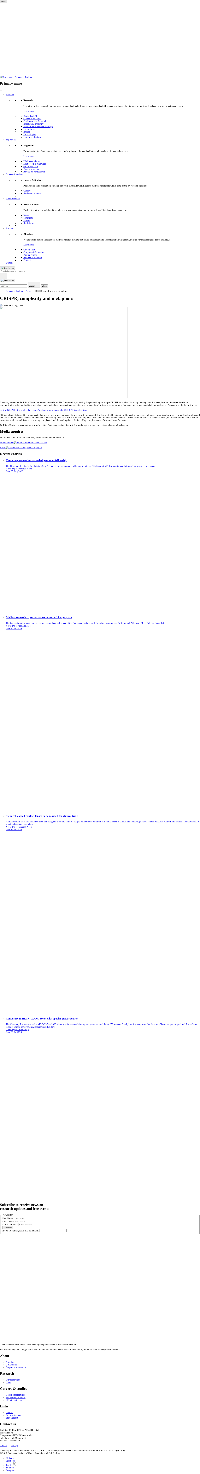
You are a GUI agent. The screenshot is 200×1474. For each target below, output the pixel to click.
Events (26, 220)
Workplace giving (31, 161)
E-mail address (10, 1224)
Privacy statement (14, 1415)
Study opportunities (32, 193)
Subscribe (8, 1228)
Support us (11, 139)
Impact (26, 131)
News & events (13, 198)
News (26, 215)
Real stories (28, 223)
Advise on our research (34, 171)
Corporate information (33, 252)
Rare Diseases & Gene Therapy (38, 126)
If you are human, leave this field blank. (21, 1230)
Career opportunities (15, 1395)
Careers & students (14, 174)
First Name (8, 1218)
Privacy (14, 1445)
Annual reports (30, 255)
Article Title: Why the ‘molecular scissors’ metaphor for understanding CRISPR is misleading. (43, 410)
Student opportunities (15, 1397)
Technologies (29, 134)
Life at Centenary (14, 1400)
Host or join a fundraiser (34, 164)
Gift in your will (30, 166)
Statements (28, 218)
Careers (26, 190)
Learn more (28, 111)
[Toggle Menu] (1, 90)
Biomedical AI (30, 116)
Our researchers (13, 1379)
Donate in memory (32, 169)
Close (44, 286)
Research (10, 94)
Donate (9, 263)
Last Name (8, 1221)
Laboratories (29, 129)
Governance (29, 249)
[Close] (3, 276)
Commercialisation (32, 137)
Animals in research (32, 257)
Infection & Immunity (33, 124)
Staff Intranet (12, 1418)
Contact (27, 260)
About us (10, 228)
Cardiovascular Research (34, 121)
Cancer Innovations (32, 118)
